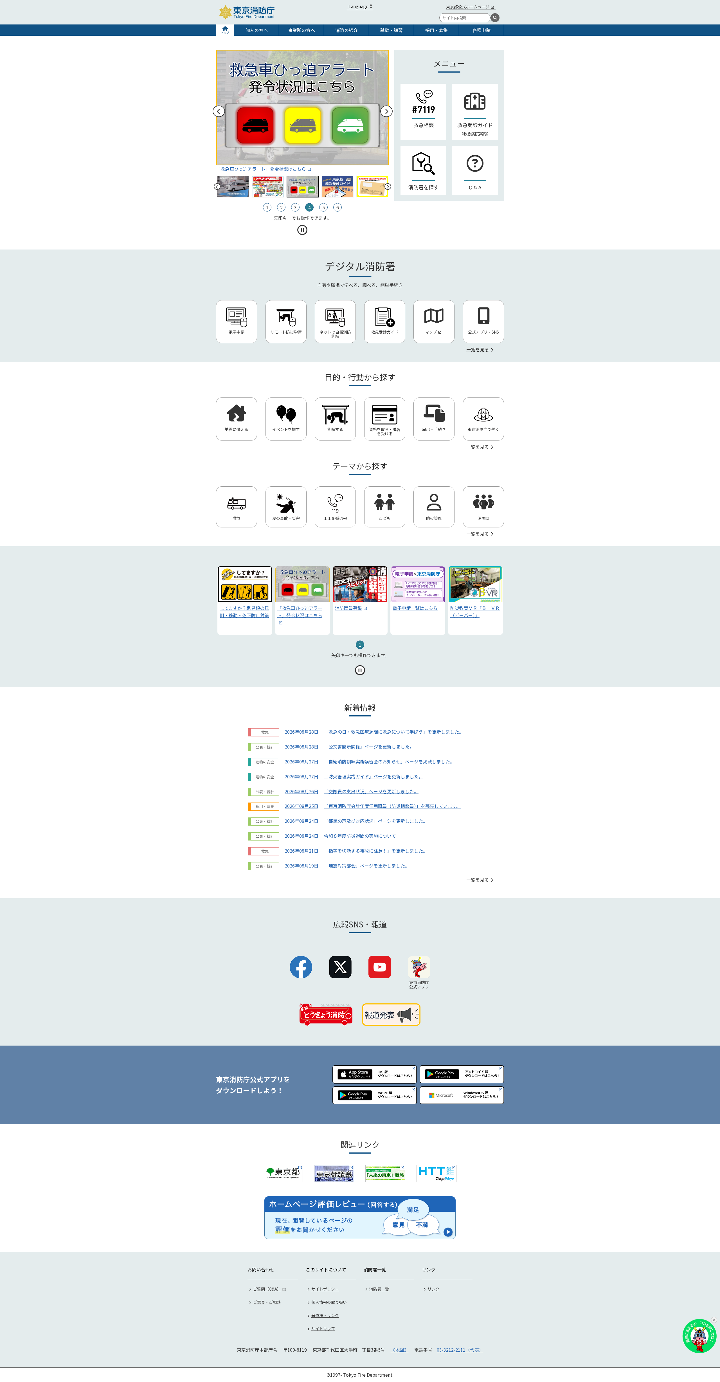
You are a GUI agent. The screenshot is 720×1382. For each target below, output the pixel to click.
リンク (433, 1289)
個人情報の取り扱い (329, 1302)
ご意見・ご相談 (267, 1302)
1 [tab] (360, 644)
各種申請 (481, 30)
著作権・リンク (325, 1315)
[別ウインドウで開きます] (283, 1173)
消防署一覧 (379, 1289)
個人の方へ (256, 30)
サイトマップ (323, 1328)
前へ (218, 111)
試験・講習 (391, 30)
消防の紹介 (346, 30)
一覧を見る (477, 349)
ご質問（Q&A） (267, 1289)
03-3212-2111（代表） (460, 1349)
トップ (225, 32)
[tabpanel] (244, 600)
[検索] (495, 17)
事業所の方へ (301, 30)
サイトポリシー (325, 1289)
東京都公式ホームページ (467, 7)
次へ (386, 111)
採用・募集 (436, 30)
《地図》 (400, 1349)
